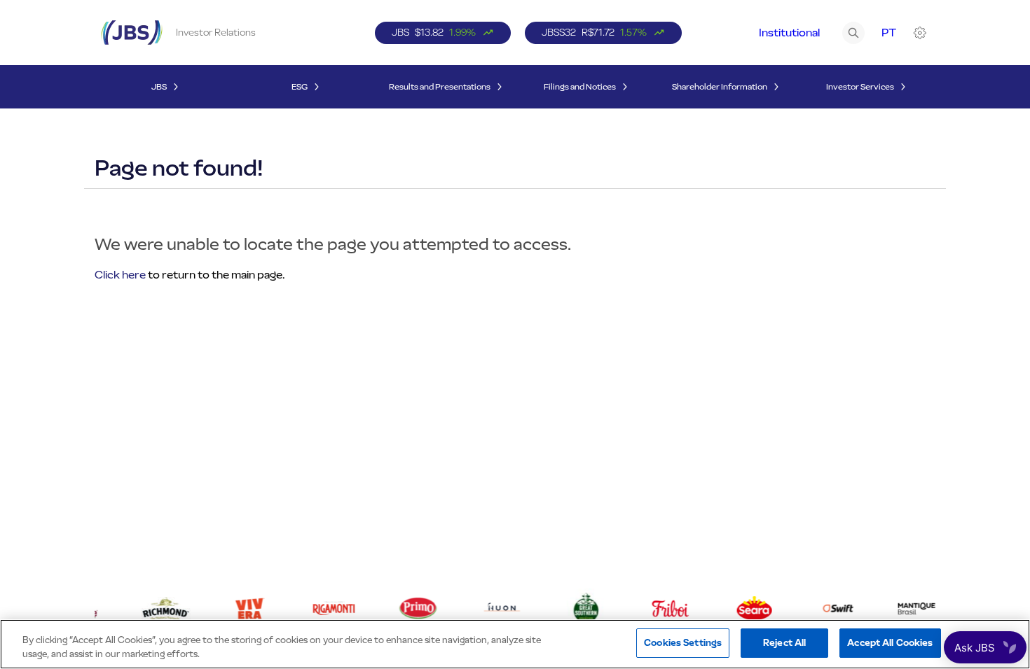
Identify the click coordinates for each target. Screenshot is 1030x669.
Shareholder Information (719, 87)
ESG (299, 87)
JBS (159, 87)
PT (888, 32)
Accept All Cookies (890, 643)
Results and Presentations (439, 87)
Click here (120, 274)
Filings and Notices (580, 87)
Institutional (789, 32)
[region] (515, 644)
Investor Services (860, 87)
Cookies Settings (683, 643)
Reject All (784, 643)
